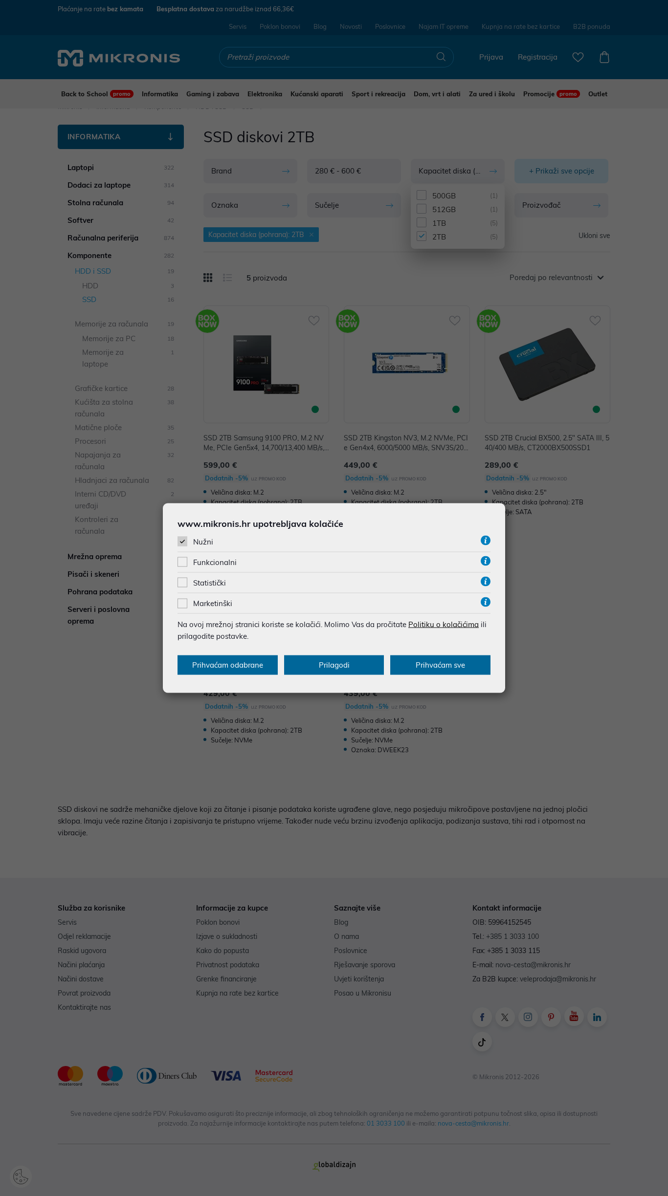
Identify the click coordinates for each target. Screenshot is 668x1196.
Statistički (209, 582)
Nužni (203, 541)
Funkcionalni (215, 562)
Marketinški (212, 603)
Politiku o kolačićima (443, 624)
